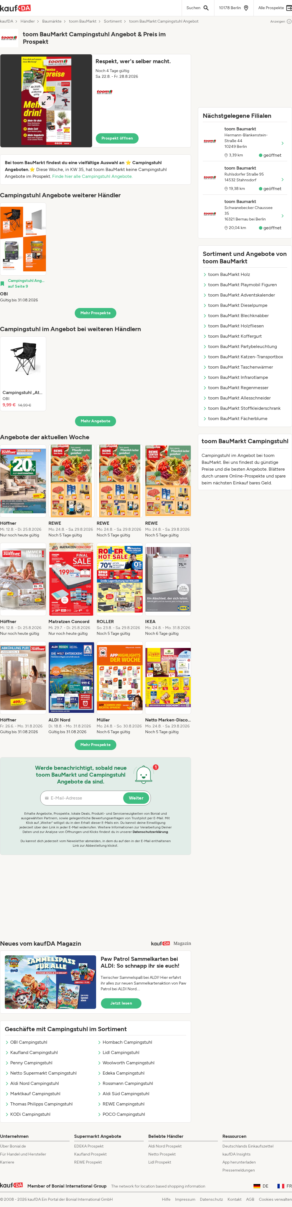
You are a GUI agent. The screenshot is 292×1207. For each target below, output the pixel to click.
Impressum (185, 1199)
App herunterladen (239, 1162)
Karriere (7, 1162)
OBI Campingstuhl (28, 1042)
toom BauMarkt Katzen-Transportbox (245, 356)
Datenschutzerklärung (150, 832)
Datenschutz (211, 1199)
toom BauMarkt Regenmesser (238, 387)
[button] (95, 101)
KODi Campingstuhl (30, 1114)
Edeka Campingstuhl (124, 1073)
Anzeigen (277, 21)
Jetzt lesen (121, 1003)
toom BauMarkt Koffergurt (235, 336)
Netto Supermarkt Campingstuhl (43, 1073)
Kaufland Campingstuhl (34, 1052)
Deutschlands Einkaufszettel (247, 1146)
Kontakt (235, 1199)
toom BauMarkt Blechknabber (238, 315)
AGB (250, 1199)
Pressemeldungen (238, 1170)
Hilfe (166, 1199)
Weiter (136, 798)
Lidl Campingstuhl (121, 1052)
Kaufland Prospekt (90, 1154)
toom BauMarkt (82, 21)
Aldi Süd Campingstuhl (126, 1093)
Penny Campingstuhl (31, 1062)
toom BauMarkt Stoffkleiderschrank (244, 408)
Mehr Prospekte (95, 313)
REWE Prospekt (88, 1162)
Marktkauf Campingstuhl (35, 1093)
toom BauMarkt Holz (229, 274)
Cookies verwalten (275, 1199)
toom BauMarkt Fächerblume (237, 418)
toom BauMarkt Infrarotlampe (238, 377)
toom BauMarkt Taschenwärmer (240, 367)
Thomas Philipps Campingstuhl (41, 1104)
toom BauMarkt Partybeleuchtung (242, 346)
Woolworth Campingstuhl (129, 1062)
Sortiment (113, 21)
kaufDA (6, 21)
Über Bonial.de (13, 1146)
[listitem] (23, 252)
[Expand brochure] (46, 100)
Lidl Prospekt (159, 1162)
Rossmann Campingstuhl (128, 1083)
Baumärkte (52, 21)
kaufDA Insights (236, 1154)
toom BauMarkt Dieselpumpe (237, 305)
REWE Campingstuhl (124, 1104)
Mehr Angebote (96, 421)
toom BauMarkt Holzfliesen (236, 326)
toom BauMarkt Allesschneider (239, 398)
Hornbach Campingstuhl (127, 1042)
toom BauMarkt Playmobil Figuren (242, 284)
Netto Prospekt (162, 1154)
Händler (28, 21)
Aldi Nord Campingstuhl (34, 1083)
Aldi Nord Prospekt (165, 1146)
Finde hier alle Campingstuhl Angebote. (92, 176)
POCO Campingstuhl (124, 1114)
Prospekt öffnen (117, 138)
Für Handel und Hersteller (23, 1154)
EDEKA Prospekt (89, 1146)
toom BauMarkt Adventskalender (241, 295)
